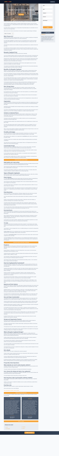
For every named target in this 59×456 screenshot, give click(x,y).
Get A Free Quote (21, 421)
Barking (17, 390)
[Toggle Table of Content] (12, 33)
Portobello (11, 390)
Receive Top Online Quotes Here (21, 392)
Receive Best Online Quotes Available (21, 159)
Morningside (8, 390)
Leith (4, 390)
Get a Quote (21, 14)
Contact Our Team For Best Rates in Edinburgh (21, 242)
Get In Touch (48, 32)
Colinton (15, 390)
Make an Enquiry (29, 432)
